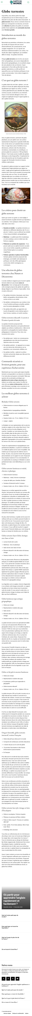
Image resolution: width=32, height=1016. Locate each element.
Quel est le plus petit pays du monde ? (12, 990)
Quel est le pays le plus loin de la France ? (13, 998)
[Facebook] (3, 979)
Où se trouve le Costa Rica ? (10, 949)
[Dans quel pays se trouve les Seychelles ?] (26, 927)
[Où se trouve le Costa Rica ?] (26, 949)
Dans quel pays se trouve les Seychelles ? (13, 994)
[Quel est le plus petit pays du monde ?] (26, 916)
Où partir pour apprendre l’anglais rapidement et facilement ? (14, 899)
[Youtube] (17, 979)
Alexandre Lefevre (7, 907)
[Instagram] (8, 979)
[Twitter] (13, 979)
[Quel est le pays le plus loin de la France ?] (26, 938)
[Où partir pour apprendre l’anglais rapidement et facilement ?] (16, 890)
